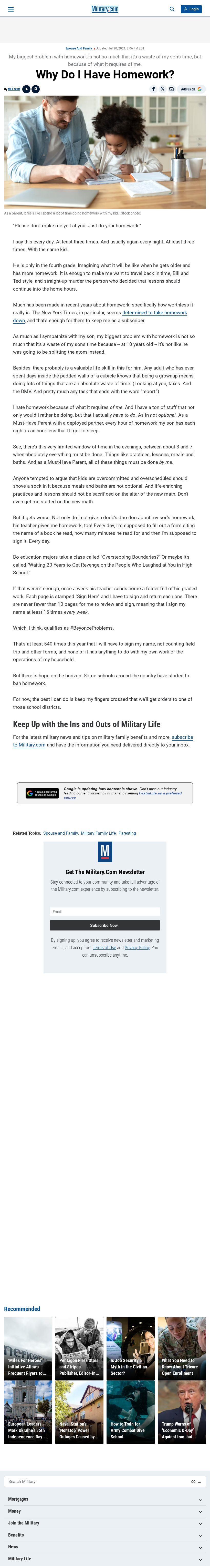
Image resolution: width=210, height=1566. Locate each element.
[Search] (172, 9)
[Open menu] (11, 9)
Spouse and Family (79, 48)
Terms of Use (104, 947)
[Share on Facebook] (153, 89)
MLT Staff (14, 89)
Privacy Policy (137, 947)
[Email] (172, 89)
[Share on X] (163, 89)
